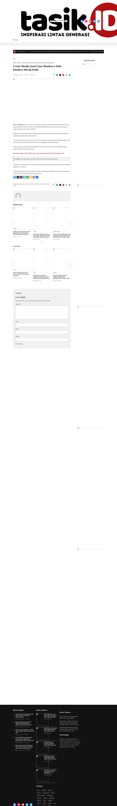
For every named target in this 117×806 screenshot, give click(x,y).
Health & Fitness (41, 795)
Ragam (34, 43)
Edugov (21, 43)
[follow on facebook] (82, 21)
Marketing (51, 798)
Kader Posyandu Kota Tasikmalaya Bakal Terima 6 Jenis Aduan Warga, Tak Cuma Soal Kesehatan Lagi (24, 747)
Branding (43, 790)
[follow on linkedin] (98, 21)
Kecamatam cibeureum (24, 184)
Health (52, 793)
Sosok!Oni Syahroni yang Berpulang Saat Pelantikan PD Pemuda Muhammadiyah (24, 715)
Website (17, 336)
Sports (49, 43)
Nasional (42, 43)
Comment (18, 304)
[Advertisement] (23, 777)
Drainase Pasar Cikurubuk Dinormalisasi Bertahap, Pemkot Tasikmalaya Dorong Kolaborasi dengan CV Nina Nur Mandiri (50, 731)
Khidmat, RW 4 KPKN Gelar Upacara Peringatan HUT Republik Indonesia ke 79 (42, 153)
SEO (54, 803)
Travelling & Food (66, 43)
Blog (38, 790)
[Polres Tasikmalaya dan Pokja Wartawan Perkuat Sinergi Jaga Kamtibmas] (30, 270)
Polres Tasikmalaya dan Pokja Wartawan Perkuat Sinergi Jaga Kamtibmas (39, 159)
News (14, 43)
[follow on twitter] (94, 21)
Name (17, 321)
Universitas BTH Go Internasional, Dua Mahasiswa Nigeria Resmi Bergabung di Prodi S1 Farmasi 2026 (24, 739)
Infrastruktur (50, 795)
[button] (103, 21)
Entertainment (79, 43)
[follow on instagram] (86, 21)
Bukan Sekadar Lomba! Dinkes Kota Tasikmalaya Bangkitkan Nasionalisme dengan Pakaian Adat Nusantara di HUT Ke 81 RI (52, 51)
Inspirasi (39, 798)
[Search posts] (66, 21)
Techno (55, 43)
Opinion (39, 803)
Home (14, 62)
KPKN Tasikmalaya (33, 184)
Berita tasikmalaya (16, 184)
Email (17, 329)
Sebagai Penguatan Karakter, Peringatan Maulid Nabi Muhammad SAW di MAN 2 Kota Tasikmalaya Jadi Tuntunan (69, 729)
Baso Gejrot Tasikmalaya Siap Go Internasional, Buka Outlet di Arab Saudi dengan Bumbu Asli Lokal (41, 236)
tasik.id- (26, 124)
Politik (28, 43)
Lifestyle (45, 798)
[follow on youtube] (90, 21)
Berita (19, 62)
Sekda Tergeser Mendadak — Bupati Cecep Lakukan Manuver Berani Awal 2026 (25, 731)
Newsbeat (50, 800)
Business (55, 231)
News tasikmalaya (40, 184)
